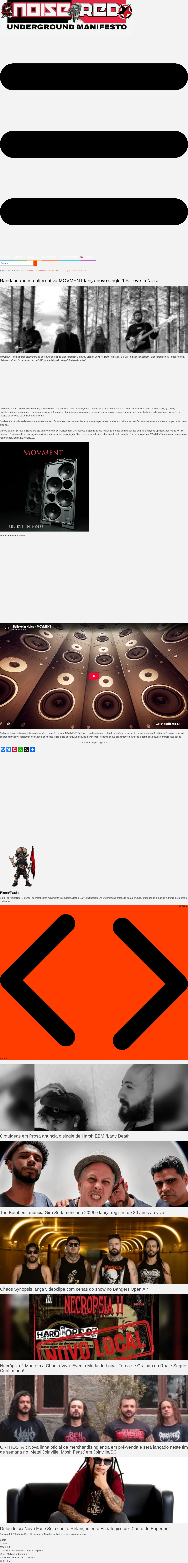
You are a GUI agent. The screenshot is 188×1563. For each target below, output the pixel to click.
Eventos (18, 257)
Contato (4, 1543)
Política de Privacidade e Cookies (17, 1557)
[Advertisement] (94, 385)
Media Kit (5, 1547)
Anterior (4, 1058)
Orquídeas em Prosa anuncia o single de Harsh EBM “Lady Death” (65, 1136)
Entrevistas (49, 257)
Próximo (183, 906)
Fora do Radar (68, 257)
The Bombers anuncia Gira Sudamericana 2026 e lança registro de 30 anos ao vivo (82, 1212)
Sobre (3, 1540)
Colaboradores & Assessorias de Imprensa (22, 1550)
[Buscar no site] (35, 263)
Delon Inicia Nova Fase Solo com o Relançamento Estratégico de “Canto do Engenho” (85, 1528)
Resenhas (32, 257)
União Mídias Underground (14, 1554)
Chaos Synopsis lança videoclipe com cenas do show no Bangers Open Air (74, 1289)
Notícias (5, 257)
